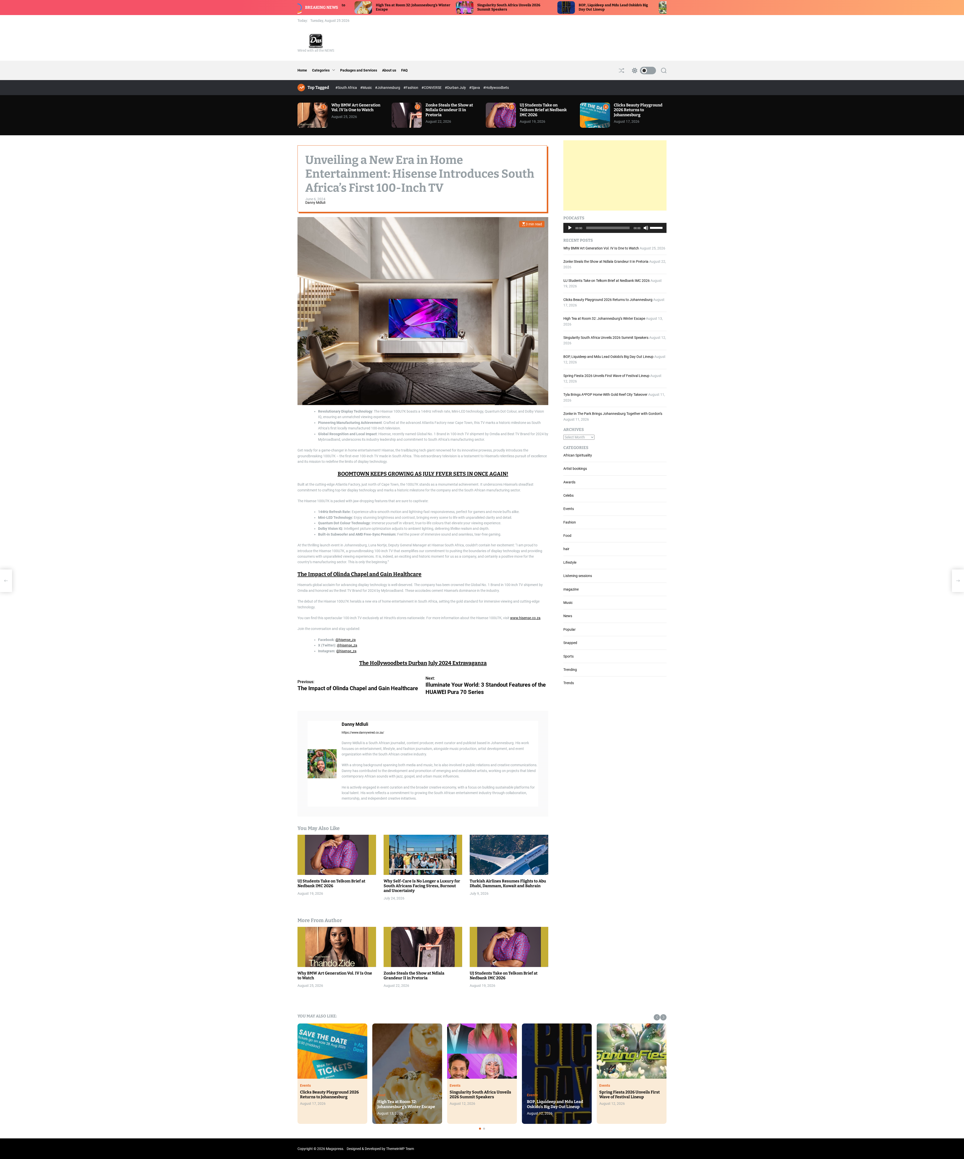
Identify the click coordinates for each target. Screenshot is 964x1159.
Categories (321, 70)
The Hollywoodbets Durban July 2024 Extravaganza (423, 663)
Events (568, 509)
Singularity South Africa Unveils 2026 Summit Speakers (605, 338)
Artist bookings (575, 469)
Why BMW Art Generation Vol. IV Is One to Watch (355, 107)
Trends (568, 683)
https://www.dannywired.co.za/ (363, 732)
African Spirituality (577, 455)
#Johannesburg (388, 88)
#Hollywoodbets (496, 88)
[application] (615, 228)
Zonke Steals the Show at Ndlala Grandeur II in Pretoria (449, 110)
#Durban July (456, 88)
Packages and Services (358, 70)
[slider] (657, 227)
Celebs (568, 495)
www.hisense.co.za (525, 618)
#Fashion (411, 88)
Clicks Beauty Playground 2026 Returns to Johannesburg (638, 110)
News (567, 616)
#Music (366, 88)
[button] (657, 1017)
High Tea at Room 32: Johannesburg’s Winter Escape (604, 318)
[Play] (569, 231)
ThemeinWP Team (400, 1149)
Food (567, 536)
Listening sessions (577, 576)
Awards (569, 482)
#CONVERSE (431, 88)
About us (389, 70)
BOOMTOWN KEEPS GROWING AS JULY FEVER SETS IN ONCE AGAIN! (423, 474)
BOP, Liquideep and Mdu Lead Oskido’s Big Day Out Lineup (608, 357)
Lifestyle (569, 562)
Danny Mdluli (315, 202)
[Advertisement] (615, 175)
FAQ (404, 70)
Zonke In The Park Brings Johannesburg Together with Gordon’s (612, 414)
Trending (570, 670)
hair (566, 549)
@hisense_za (345, 640)
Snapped (570, 643)
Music (568, 603)
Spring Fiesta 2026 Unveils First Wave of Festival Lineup (606, 376)
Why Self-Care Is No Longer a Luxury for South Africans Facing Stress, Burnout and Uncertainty (422, 886)
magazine (571, 589)
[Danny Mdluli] (322, 763)
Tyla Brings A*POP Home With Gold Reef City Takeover (605, 395)
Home (302, 70)
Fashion (569, 522)
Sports (568, 656)
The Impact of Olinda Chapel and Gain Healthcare (359, 574)
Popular (569, 629)
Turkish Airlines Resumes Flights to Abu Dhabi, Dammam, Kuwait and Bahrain (508, 883)
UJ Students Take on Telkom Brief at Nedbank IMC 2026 (543, 110)
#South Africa (346, 88)
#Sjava (475, 88)
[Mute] (645, 231)
